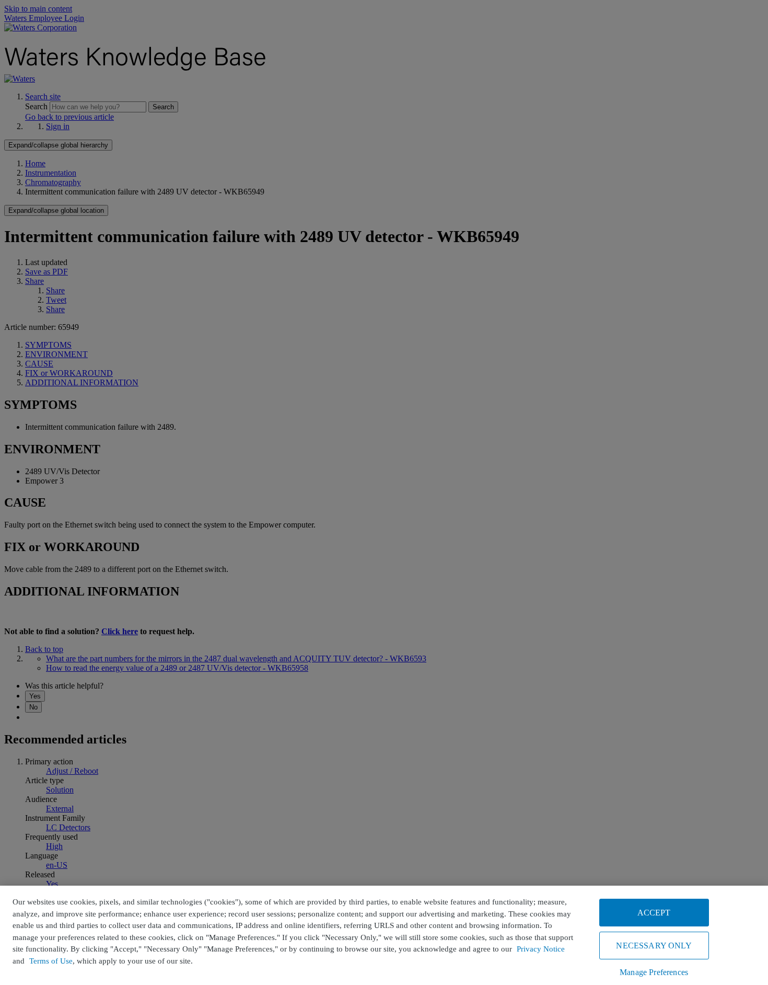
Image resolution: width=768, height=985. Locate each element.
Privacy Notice (541, 949)
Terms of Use (51, 961)
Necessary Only (653, 945)
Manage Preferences (654, 972)
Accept (654, 912)
